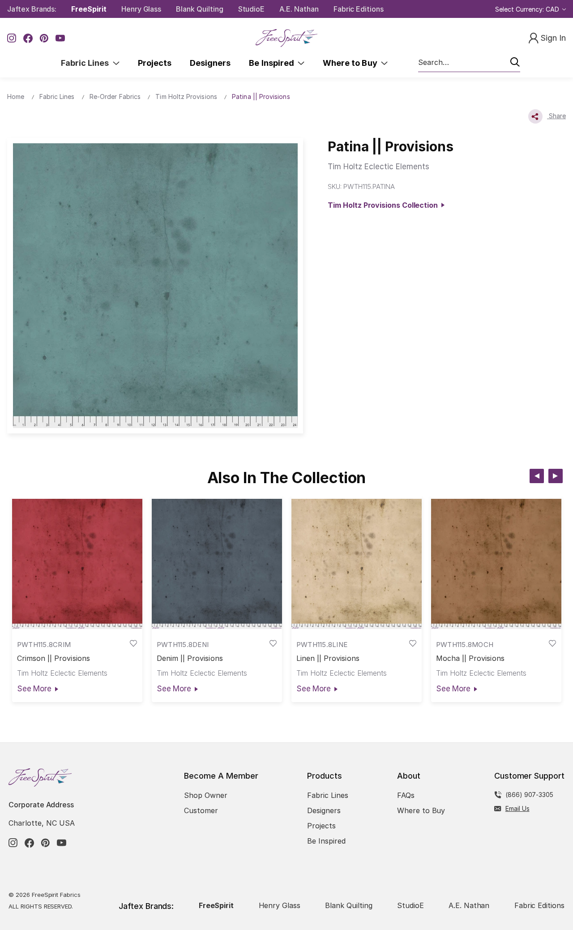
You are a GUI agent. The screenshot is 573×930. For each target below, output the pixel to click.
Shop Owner (205, 795)
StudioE (251, 8)
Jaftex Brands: (31, 8)
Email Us (517, 808)
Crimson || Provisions (53, 658)
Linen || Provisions (327, 658)
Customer (201, 810)
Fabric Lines (87, 63)
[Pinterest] (44, 38)
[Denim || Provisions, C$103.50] (217, 564)
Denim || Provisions (190, 658)
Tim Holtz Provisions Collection (384, 205)
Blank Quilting (199, 8)
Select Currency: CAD (528, 9)
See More (34, 688)
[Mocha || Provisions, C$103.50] (496, 564)
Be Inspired (273, 63)
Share (556, 116)
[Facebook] (28, 38)
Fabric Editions (359, 8)
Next (555, 476)
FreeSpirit (89, 8)
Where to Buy (352, 63)
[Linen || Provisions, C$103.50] (356, 564)
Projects (154, 63)
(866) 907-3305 (529, 794)
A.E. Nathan (298, 8)
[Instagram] (12, 38)
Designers (210, 63)
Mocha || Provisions (470, 658)
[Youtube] (60, 38)
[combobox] (469, 62)
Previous (537, 476)
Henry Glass (141, 8)
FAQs (406, 795)
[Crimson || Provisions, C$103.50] (77, 564)
